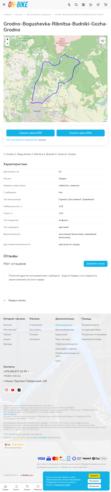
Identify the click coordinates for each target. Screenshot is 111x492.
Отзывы (33, 334)
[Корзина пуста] (105, 4)
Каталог (7, 325)
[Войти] (83, 4)
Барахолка (61, 334)
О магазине (35, 325)
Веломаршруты (64, 325)
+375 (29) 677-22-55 (15, 371)
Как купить (35, 329)
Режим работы (9, 414)
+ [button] (7, 39)
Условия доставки (91, 329)
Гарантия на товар (91, 339)
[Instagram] (6, 390)
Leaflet (104, 121)
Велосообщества (65, 329)
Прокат (7, 334)
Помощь (86, 318)
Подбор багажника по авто (67, 355)
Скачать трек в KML (80, 133)
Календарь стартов (66, 348)
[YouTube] (13, 390)
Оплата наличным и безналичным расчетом (83, 464)
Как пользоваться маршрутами (22, 139)
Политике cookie (62, 484)
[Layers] (102, 40)
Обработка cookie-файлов (73, 467)
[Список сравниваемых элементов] (90, 4)
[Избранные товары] (98, 4)
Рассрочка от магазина (94, 334)
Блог (58, 360)
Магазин (34, 318)
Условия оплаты (90, 325)
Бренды (7, 344)
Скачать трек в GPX (30, 133)
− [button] (7, 43)
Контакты (34, 339)
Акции (6, 339)
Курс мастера (63, 339)
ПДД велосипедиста (67, 344)
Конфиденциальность (48, 467)
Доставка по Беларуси (48, 464)
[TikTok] (19, 390)
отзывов (42, 437)
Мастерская (9, 329)
